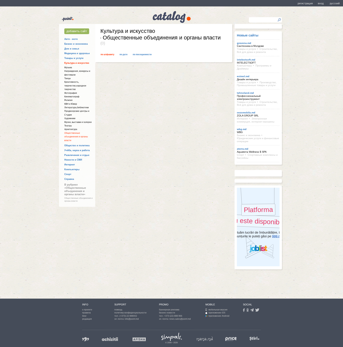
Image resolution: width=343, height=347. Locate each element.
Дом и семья (71, 48)
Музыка (68, 67)
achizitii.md (110, 339)
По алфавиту (107, 54)
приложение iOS (216, 312)
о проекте (87, 309)
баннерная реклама (169, 309)
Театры (68, 125)
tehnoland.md (245, 92)
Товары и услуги (73, 58)
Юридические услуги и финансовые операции (258, 140)
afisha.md (139, 339)
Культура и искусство (76, 63)
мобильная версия (217, 309)
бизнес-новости (167, 312)
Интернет (69, 164)
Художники (69, 118)
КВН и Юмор (70, 104)
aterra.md (242, 148)
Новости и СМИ (73, 159)
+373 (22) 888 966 (173, 316)
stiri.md (254, 338)
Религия (68, 100)
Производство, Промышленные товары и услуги (257, 84)
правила (86, 312)
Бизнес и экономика (76, 44)
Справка (69, 179)
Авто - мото (71, 39)
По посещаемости (142, 54)
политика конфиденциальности (130, 312)
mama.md (205, 339)
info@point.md (132, 319)
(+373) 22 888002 (128, 316)
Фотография (70, 93)
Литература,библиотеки (76, 107)
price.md (231, 339)
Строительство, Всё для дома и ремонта (257, 50)
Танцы (67, 78)
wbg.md (242, 129)
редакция (87, 319)
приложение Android (218, 316)
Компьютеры (71, 169)
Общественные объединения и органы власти (76, 137)
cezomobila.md (246, 112)
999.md (85, 339)
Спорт (67, 174)
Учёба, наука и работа (77, 150)
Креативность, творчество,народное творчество (75, 86)
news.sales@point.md (180, 319)
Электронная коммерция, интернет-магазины (255, 120)
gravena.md (244, 43)
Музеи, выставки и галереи (78, 122)
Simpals (171, 337)
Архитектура (70, 129)
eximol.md (243, 76)
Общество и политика (77, 145)
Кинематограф (71, 96)
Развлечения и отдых (76, 155)
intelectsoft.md (246, 59)
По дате (124, 54)
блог (84, 316)
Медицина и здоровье (77, 53)
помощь (118, 309)
